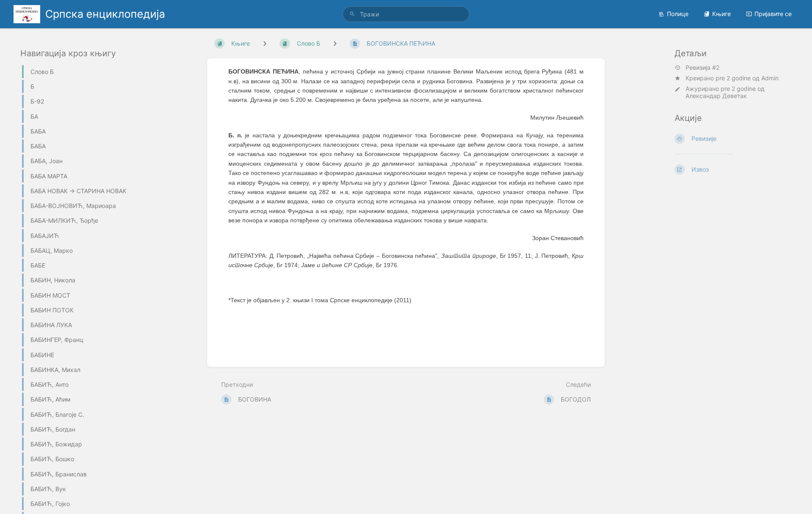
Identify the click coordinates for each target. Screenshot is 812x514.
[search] (406, 14)
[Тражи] (352, 14)
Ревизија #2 (702, 67)
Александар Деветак (716, 95)
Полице (678, 13)
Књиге (721, 13)
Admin (770, 78)
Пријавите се (773, 13)
